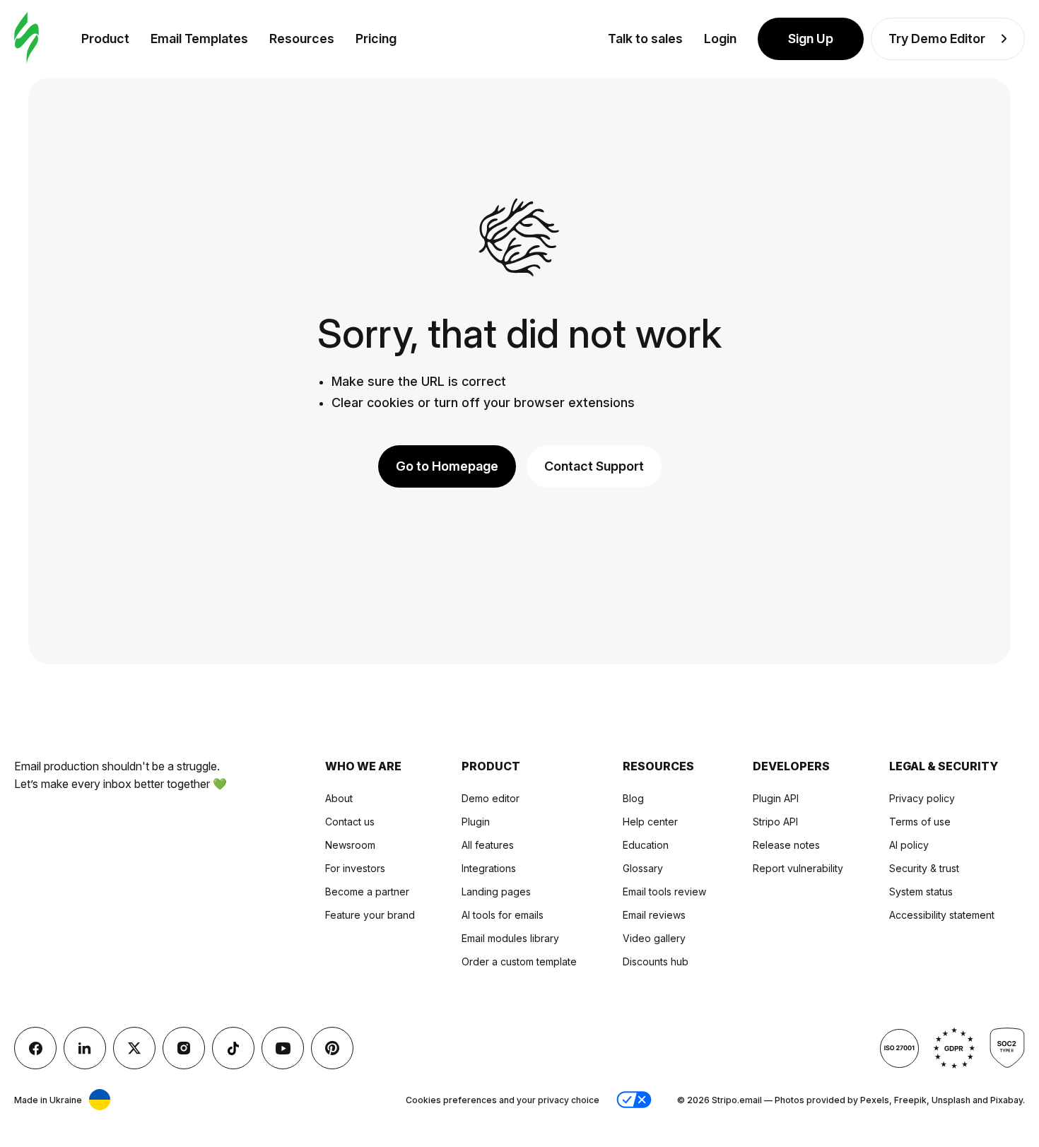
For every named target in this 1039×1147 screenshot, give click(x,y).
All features (488, 845)
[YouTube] (283, 1048)
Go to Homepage (447, 466)
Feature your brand (370, 915)
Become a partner (367, 892)
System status (921, 892)
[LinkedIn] (85, 1048)
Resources (301, 38)
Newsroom (350, 845)
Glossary (643, 868)
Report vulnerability (798, 868)
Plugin (476, 822)
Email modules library (510, 938)
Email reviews (654, 915)
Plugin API (776, 798)
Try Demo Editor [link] (936, 38)
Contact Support (594, 466)
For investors (355, 868)
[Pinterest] (332, 1048)
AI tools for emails (503, 915)
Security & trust (924, 868)
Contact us (350, 822)
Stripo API (775, 822)
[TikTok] (233, 1048)
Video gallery (654, 938)
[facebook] (35, 1048)
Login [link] (720, 38)
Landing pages (496, 892)
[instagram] (184, 1048)
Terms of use (920, 822)
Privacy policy (922, 798)
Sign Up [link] (810, 38)
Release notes (786, 845)
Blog (633, 798)
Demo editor (491, 798)
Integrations (489, 868)
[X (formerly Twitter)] (134, 1048)
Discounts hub (655, 961)
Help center (650, 822)
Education (646, 845)
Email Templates (199, 38)
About (339, 798)
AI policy (909, 845)
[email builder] (26, 38)
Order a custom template (519, 961)
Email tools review (664, 892)
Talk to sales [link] (645, 38)
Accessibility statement (941, 915)
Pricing (376, 38)
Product (105, 38)
